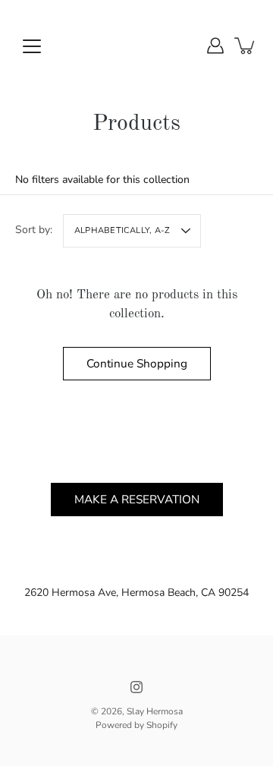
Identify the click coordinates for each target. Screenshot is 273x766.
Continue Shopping (136, 363)
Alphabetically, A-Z (122, 230)
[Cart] (246, 45)
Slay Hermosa (155, 711)
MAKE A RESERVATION (136, 499)
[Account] (215, 45)
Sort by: (33, 229)
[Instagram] (136, 687)
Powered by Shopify (136, 725)
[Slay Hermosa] (136, 46)
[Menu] (32, 46)
